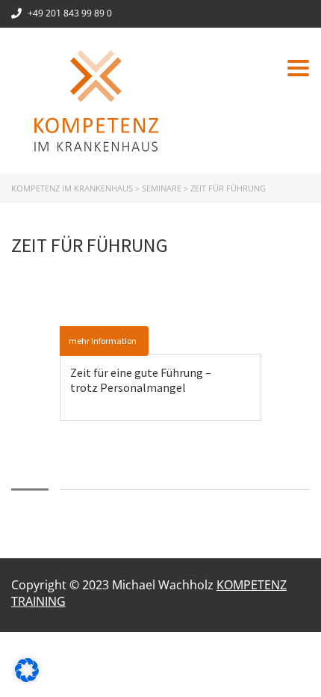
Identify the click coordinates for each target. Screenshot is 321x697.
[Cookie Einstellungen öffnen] (27, 677)
